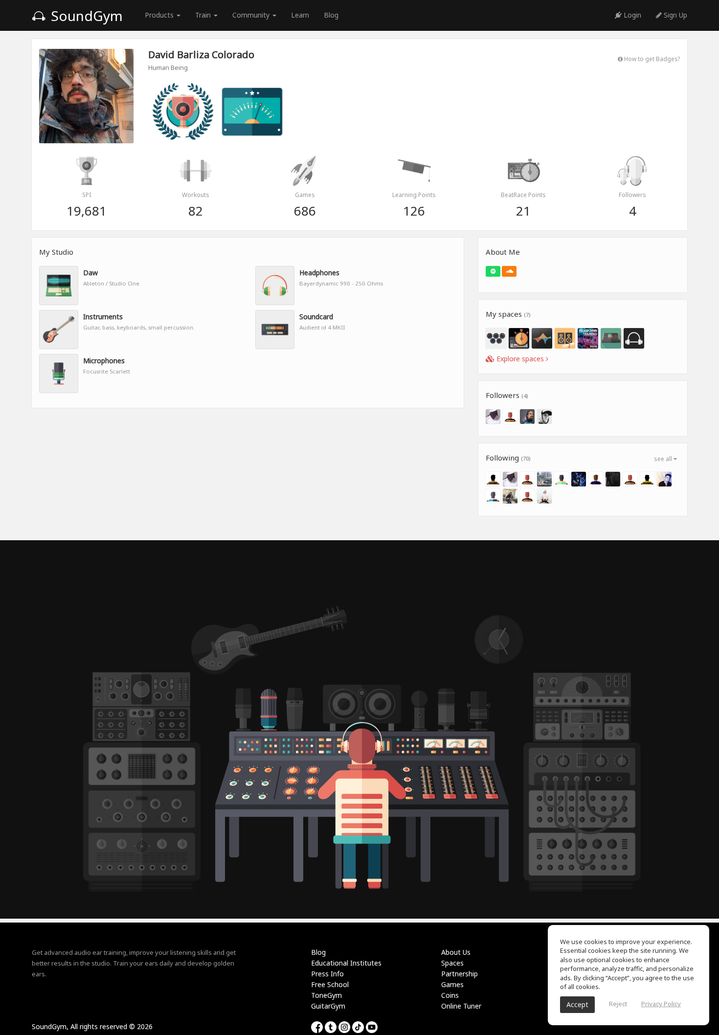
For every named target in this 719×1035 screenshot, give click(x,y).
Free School (330, 984)
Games (452, 984)
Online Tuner (461, 1006)
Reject (618, 1003)
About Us (456, 952)
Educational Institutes (346, 963)
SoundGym (85, 15)
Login (631, 15)
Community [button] (251, 15)
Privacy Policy (661, 1003)
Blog (331, 15)
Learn (300, 15)
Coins (450, 995)
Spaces (452, 963)
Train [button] (204, 15)
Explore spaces (520, 358)
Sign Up (674, 15)
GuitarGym (328, 1006)
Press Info (327, 973)
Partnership (459, 973)
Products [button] (160, 15)
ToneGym (326, 995)
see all (664, 459)
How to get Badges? (651, 59)
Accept (577, 1004)
